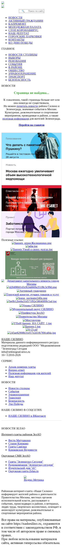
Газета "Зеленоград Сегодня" (25, 461)
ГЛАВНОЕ (9, 48)
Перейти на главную (31, 124)
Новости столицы (19, 388)
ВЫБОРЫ (14, 57)
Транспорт (14, 397)
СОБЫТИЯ (15, 64)
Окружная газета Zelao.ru (23, 471)
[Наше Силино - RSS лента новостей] (14, 6)
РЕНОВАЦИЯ (17, 60)
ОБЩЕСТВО (16, 70)
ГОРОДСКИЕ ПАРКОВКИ (25, 36)
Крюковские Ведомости (22, 449)
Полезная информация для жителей (29, 373)
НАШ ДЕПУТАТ (18, 33)
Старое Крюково (18, 443)
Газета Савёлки (17, 446)
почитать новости (27, 106)
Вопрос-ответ (16, 370)
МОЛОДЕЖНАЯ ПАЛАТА (24, 27)
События (13, 391)
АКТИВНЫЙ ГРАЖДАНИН (25, 20)
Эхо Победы (15, 403)
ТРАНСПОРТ (16, 76)
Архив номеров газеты (22, 366)
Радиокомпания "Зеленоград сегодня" (31, 464)
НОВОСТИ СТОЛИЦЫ (22, 54)
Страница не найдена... (31, 93)
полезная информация (15, 118)
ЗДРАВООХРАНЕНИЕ (22, 73)
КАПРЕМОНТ (17, 23)
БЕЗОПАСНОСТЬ (19, 79)
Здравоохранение (18, 394)
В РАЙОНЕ (15, 67)
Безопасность (16, 400)
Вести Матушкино (19, 440)
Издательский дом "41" (22, 467)
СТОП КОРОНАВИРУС (23, 30)
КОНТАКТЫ (16, 39)
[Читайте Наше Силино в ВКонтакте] (8, 6)
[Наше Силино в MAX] (3, 6)
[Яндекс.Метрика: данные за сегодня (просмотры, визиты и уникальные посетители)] (34, 479)
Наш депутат (16, 376)
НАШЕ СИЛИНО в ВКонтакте (27, 415)
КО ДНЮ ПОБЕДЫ (20, 42)
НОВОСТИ (15, 17)
